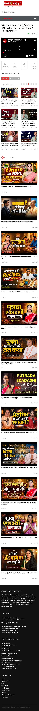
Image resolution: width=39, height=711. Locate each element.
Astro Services (6, 690)
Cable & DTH (5, 681)
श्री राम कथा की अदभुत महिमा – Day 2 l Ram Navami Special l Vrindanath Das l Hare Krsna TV (29, 123)
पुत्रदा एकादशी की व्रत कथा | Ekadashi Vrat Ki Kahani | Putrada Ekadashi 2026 (19, 537)
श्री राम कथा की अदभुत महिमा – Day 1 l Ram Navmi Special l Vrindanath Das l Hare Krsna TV (10, 123)
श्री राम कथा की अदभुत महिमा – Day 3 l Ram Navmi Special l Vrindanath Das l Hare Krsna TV (10, 145)
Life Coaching (5, 688)
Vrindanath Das (15, 78)
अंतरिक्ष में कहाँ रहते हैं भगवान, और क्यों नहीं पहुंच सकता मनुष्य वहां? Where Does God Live (19, 432)
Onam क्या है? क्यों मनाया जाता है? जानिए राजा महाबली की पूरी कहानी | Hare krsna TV (18, 186)
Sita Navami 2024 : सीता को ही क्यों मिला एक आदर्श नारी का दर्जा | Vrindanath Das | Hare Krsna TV (29, 145)
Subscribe (7, 18)
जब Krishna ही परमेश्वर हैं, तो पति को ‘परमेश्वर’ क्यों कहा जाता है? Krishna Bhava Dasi (19, 573)
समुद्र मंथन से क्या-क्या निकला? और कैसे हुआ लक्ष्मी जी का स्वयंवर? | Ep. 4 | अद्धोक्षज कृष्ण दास (19, 467)
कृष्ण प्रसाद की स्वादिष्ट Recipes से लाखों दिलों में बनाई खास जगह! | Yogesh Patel (18, 291)
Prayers (4, 692)
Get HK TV (5, 697)
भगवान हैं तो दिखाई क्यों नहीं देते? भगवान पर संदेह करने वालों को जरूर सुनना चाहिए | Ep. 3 (18, 221)
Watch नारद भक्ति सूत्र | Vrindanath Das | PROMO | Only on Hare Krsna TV (10, 101)
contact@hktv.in (9, 666)
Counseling (5, 686)
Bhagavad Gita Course (8, 695)
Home (3, 679)
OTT (3, 683)
